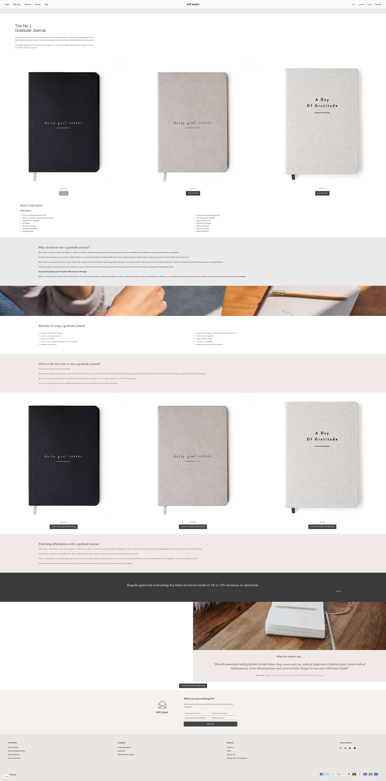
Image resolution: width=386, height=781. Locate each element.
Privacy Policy (13, 747)
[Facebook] (340, 748)
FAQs (229, 751)
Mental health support (126, 754)
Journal (37, 4)
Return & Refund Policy (16, 751)
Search (369, 4)
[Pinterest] (350, 748)
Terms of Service (14, 758)
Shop (7, 4)
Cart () (378, 4)
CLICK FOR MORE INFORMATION (64, 527)
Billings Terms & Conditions (237, 758)
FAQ (46, 4)
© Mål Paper (12, 775)
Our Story (17, 4)
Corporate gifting (124, 747)
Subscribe (210, 724)
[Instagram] (345, 748)
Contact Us (231, 754)
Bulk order (121, 751)
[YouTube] (355, 748)
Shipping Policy (14, 754)
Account (361, 4)
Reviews (28, 4)
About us (230, 747)
